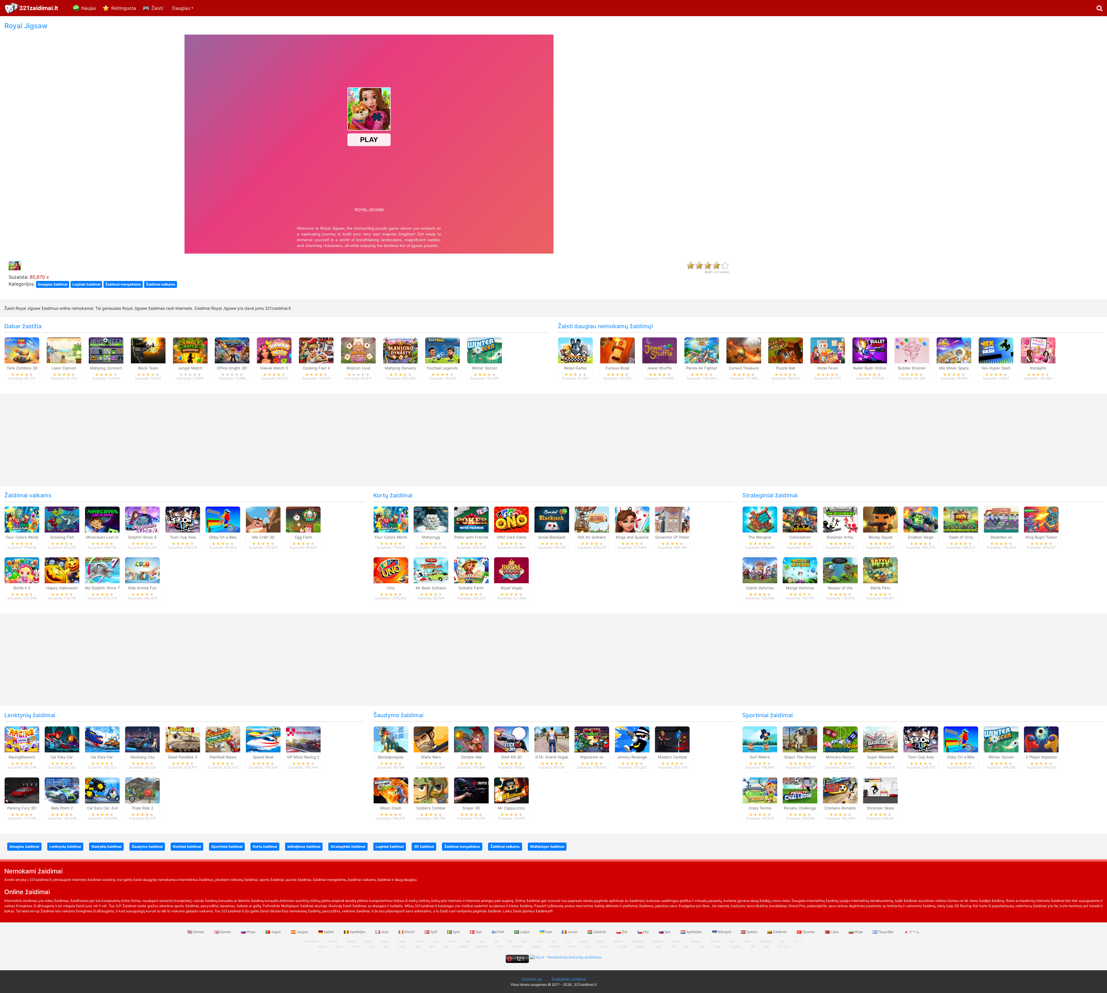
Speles (751, 932)
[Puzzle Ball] (785, 350)
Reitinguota (123, 8)
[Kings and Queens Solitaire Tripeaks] (632, 519)
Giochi (409, 932)
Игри (858, 932)
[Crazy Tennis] (760, 790)
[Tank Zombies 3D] (22, 350)
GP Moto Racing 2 (303, 757)
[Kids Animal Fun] (142, 570)
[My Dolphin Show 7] (102, 570)
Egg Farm (303, 537)
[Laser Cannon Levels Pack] (64, 350)
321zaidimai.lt (38, 8)
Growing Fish (62, 537)
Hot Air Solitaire (592, 537)
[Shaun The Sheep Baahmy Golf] (800, 739)
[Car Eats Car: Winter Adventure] (102, 739)
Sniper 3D (471, 808)
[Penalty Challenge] (800, 790)
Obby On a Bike (223, 537)
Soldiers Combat (431, 808)
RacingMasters (22, 757)
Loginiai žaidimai (86, 284)
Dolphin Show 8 (142, 537)
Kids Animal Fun (142, 588)
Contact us (532, 979)
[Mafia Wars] (431, 739)
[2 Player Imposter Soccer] (1041, 739)
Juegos (302, 932)
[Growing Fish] (62, 519)
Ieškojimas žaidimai (303, 846)
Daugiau (181, 8)
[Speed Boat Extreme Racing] (263, 739)
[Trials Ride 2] (142, 790)
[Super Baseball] (880, 739)
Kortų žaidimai (393, 495)
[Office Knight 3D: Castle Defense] (232, 350)
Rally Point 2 (62, 808)
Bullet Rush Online (869, 368)
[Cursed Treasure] (743, 350)
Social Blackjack (552, 537)
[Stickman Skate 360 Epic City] (880, 790)
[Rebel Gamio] (575, 350)
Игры (251, 932)
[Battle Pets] (880, 570)
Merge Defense (800, 588)
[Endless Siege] (920, 519)
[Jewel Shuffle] (659, 350)
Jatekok (599, 932)
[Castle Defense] (760, 570)
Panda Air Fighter (701, 368)
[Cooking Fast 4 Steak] (316, 350)
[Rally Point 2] (62, 790)
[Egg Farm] (303, 519)
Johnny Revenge (632, 757)
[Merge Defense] (800, 570)
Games (198, 932)
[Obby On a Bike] (223, 519)
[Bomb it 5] (22, 570)
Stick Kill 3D (511, 757)
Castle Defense (760, 588)
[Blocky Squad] (880, 519)
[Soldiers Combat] (431, 790)
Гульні (604, 946)
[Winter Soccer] (484, 350)
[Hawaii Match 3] (274, 350)
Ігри (548, 932)
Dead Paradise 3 (182, 757)
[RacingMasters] (22, 739)
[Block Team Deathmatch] (148, 350)
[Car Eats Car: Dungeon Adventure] (62, 739)
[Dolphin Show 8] (142, 519)
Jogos (276, 932)
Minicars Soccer (840, 757)
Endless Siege (920, 537)
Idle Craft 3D (263, 537)
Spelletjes (357, 932)
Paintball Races (223, 757)
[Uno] (391, 570)
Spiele (329, 932)
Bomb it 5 (22, 588)
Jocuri (572, 932)
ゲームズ (784, 946)
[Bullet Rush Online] (869, 350)
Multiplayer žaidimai (547, 846)
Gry (624, 932)
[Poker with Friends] (471, 519)
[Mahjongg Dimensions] (431, 519)
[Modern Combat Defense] (672, 739)
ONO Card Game (511, 537)
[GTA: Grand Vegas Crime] (551, 739)
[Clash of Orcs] (961, 519)
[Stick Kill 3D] (511, 739)
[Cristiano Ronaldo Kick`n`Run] (840, 790)
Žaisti (157, 8)
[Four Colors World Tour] (22, 519)
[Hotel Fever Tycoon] (827, 350)
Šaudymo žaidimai (398, 715)
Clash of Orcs (961, 537)
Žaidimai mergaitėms (123, 284)
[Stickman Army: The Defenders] (840, 519)
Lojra (834, 932)
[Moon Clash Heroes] (391, 790)
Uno (391, 588)
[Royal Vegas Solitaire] (511, 570)
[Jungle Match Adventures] (190, 350)
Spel (456, 932)
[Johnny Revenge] (632, 739)
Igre (667, 932)
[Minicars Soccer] (840, 739)
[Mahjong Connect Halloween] (106, 350)
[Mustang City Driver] (142, 739)
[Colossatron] (800, 519)
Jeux (384, 932)
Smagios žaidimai (52, 284)
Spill (433, 932)
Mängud (724, 932)
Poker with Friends (471, 537)
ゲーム (914, 932)
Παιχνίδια (886, 932)
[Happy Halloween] (62, 570)
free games (312, 941)
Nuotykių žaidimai (106, 846)
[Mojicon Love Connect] (358, 350)
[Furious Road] (617, 350)
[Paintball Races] (223, 739)
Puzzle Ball (785, 368)
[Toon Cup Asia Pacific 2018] (182, 519)
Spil (478, 932)
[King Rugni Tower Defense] (1041, 519)
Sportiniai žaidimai (767, 715)
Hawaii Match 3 (274, 368)
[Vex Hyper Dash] (996, 350)
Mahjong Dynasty (400, 368)
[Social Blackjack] (551, 519)
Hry (646, 932)
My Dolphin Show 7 (102, 588)
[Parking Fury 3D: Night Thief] (22, 790)
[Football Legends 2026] (442, 350)
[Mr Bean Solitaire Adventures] (431, 570)
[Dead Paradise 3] (182, 739)
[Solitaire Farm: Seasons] (471, 570)
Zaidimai (780, 932)
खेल (752, 946)
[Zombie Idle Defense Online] (471, 739)
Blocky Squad (881, 537)
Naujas (88, 8)
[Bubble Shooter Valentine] (912, 350)
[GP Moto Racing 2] (303, 739)
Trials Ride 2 (142, 808)
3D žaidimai (424, 846)
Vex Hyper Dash (996, 368)
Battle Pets (880, 588)
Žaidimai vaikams (160, 284)
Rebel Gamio (575, 368)
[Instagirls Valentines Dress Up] (1038, 350)
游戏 (766, 946)
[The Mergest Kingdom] (760, 519)
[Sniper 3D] (471, 790)
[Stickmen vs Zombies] (1001, 519)
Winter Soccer (484, 368)
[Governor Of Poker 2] (672, 519)
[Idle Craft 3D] (263, 519)
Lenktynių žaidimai (29, 715)
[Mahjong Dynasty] (400, 350)
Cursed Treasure (744, 368)
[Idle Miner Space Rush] (954, 350)
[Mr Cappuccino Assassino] (511, 790)
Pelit (500, 932)
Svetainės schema (568, 979)
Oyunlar (808, 932)
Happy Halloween (62, 588)
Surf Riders (760, 757)
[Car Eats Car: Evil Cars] (102, 790)
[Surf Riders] (760, 739)
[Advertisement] (922, 108)
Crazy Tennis (759, 808)
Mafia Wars (431, 757)
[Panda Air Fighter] (701, 350)
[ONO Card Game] (511, 519)
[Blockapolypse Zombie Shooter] (391, 739)
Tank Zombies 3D (22, 368)
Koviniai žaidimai (187, 846)
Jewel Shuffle (659, 368)
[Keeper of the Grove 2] (840, 570)
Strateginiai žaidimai (770, 495)
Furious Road (617, 368)
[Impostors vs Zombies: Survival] (592, 739)
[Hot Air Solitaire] (592, 519)
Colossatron (800, 537)
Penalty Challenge (800, 808)
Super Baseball (880, 757)
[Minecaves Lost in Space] (102, 519)
